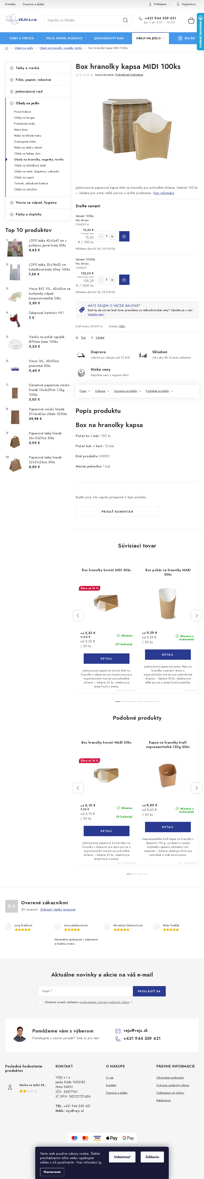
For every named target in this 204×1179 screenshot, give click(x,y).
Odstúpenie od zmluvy (170, 1093)
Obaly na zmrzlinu (25, 189)
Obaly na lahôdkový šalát (30, 165)
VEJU (122, 326)
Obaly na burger (24, 118)
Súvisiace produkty (125, 391)
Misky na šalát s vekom (28, 148)
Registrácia (189, 4)
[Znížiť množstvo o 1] (101, 236)
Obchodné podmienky (170, 1078)
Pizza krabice (22, 112)
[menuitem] (23, 38)
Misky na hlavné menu (27, 136)
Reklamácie (163, 1100)
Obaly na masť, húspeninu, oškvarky (36, 171)
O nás (110, 1078)
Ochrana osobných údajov (172, 1085)
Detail (107, 659)
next (196, 615)
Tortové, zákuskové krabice (31, 183)
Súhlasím (152, 1157)
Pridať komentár (117, 512)
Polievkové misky (24, 124)
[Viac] (186, 38)
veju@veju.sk (136, 1030)
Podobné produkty (157, 391)
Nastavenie (52, 1172)
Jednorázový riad (29, 91)
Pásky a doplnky (29, 214)
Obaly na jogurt (24, 177)
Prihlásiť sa (149, 991)
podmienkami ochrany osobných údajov (105, 1002)
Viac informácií (164, 193)
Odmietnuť (122, 1157)
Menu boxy (21, 130)
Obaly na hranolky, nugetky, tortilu (39, 159)
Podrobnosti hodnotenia (129, 74)
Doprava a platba (33, 4)
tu (100, 1162)
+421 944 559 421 (160, 18)
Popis (83, 391)
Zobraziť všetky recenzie (58, 909)
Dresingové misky (25, 142)
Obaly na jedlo (27, 103)
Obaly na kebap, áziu (27, 153)
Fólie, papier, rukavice (33, 79)
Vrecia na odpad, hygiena (36, 202)
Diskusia (100, 391)
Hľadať (125, 20)
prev (78, 615)
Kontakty (10, 4)
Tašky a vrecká (27, 68)
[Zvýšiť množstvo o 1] (112, 236)
